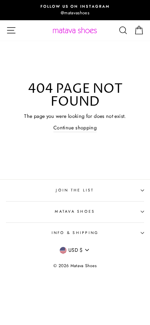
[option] (75, 10)
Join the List (75, 190)
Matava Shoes (75, 211)
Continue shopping (75, 127)
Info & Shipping (75, 232)
